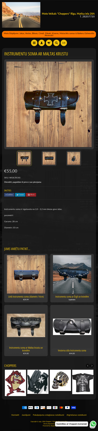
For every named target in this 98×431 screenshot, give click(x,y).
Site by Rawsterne (49, 423)
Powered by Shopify (49, 426)
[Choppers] (21, 15)
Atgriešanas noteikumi (77, 415)
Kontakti (15, 415)
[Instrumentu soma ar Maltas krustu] (24, 158)
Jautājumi (26, 415)
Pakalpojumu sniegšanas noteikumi (48, 415)
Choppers (49, 421)
